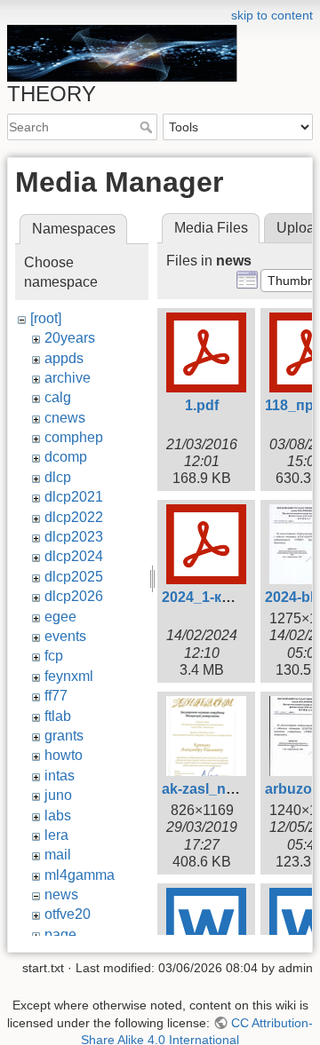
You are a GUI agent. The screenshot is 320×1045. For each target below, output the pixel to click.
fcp (53, 655)
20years (69, 337)
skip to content (272, 15)
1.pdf (202, 405)
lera (56, 835)
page (60, 934)
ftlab (57, 716)
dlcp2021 (73, 496)
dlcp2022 (73, 517)
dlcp (57, 477)
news (61, 894)
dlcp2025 (73, 576)
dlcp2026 (73, 596)
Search (148, 127)
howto (63, 755)
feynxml (68, 676)
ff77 (56, 695)
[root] (45, 318)
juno (58, 795)
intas (59, 775)
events (65, 636)
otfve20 (67, 914)
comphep (73, 437)
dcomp (65, 456)
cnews (64, 417)
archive (67, 377)
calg (57, 397)
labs (57, 815)
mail (57, 854)
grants (64, 735)
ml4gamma (79, 875)
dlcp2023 (73, 536)
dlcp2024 (73, 556)
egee (60, 616)
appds (64, 358)
